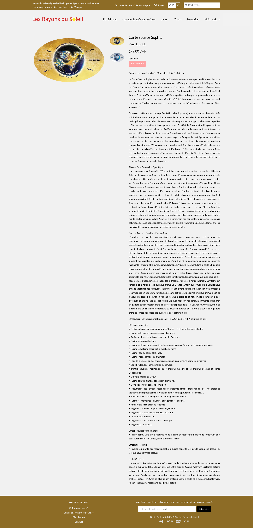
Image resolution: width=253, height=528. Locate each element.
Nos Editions (110, 19)
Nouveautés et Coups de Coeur (139, 19)
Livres (164, 19)
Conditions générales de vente (79, 512)
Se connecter (121, 5)
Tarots (178, 19)
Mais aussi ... (211, 19)
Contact (79, 521)
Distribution (78, 517)
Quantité (133, 58)
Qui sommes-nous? (78, 508)
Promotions (193, 19)
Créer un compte (141, 5)
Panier (161, 5)
